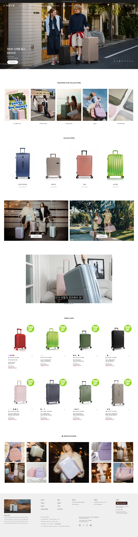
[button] (114, 61)
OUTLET (63, 5)
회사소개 (42, 500)
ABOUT (70, 5)
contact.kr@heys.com (84, 518)
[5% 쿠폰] (122, 6)
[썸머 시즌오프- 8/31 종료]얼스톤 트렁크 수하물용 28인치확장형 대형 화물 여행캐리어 (111, 413)
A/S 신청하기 (60, 509)
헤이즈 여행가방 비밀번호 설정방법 (78, 502)
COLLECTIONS (39, 5)
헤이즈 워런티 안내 (75, 504)
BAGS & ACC (56, 5)
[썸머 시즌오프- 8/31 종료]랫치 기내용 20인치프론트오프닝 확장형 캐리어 (78, 359)
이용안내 (42, 506)
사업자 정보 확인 (58, 523)
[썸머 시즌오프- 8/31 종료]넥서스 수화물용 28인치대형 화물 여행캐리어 (110, 359)
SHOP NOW (36, 236)
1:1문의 (58, 506)
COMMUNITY (78, 5)
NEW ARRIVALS (23, 5)
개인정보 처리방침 (44, 509)
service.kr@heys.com (83, 521)
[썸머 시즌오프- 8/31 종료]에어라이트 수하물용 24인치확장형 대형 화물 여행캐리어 (13, 413)
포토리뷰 (59, 503)
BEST (31, 5)
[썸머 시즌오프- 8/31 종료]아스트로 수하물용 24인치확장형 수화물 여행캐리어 (46, 359)
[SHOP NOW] (69, 34)
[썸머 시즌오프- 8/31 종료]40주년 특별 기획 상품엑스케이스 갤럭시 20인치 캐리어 (13, 360)
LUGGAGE (47, 5)
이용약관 (42, 503)
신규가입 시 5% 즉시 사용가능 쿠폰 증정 (69, 1)
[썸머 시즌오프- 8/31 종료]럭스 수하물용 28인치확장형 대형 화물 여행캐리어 (46, 413)
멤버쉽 (58, 500)
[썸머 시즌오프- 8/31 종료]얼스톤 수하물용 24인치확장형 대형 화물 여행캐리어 (78, 413)
